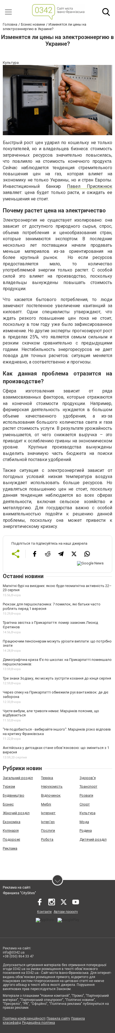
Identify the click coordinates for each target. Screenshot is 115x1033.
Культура (87, 813)
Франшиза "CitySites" (19, 893)
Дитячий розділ (93, 839)
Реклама (10, 848)
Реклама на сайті (16, 887)
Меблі (46, 804)
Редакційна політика (38, 1023)
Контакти (44, 912)
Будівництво (13, 795)
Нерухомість (52, 786)
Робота (47, 839)
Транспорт (88, 786)
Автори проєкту (66, 912)
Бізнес (8, 804)
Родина (86, 830)
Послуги (48, 830)
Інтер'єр (48, 822)
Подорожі (11, 839)
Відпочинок (51, 795)
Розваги (86, 795)
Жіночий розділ (16, 813)
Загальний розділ (18, 778)
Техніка (47, 778)
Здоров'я (88, 778)
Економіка (11, 822)
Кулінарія (11, 830)
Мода (84, 822)
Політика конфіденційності (24, 1018)
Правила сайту (58, 1018)
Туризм (9, 786)
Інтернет (48, 813)
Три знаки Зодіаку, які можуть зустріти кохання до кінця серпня (57, 678)
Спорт (85, 804)
